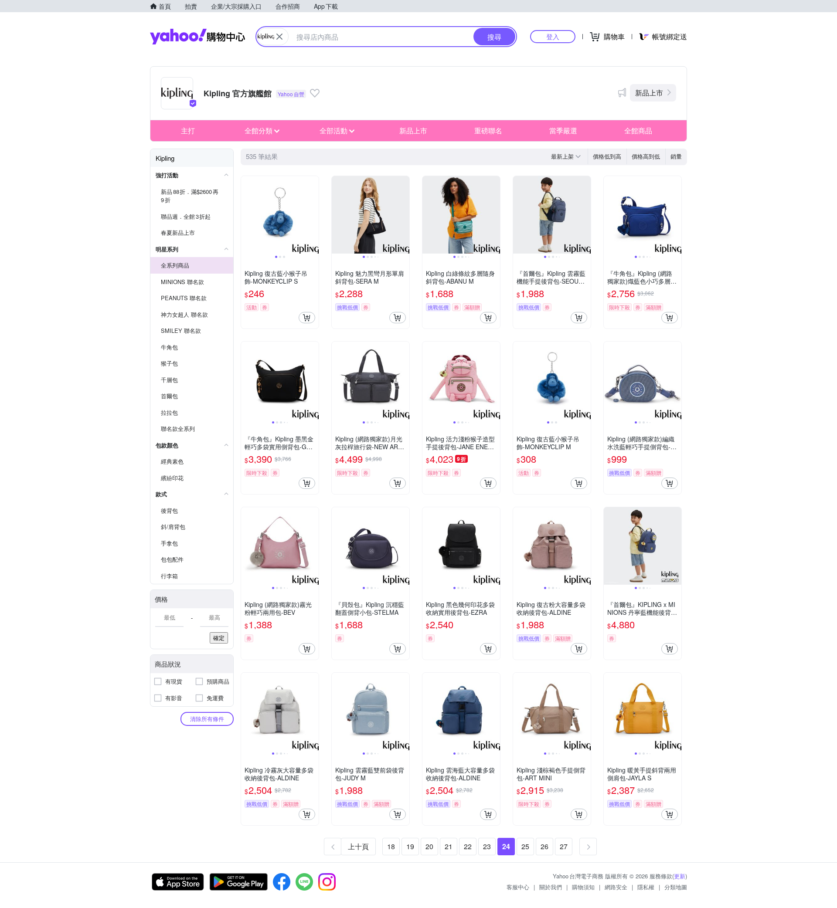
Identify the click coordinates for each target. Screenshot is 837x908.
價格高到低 (646, 156)
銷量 (676, 156)
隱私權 (645, 887)
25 (525, 846)
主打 (188, 130)
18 (391, 846)
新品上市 (649, 93)
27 (564, 846)
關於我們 (550, 887)
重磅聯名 (488, 130)
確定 (219, 638)
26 (544, 846)
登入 (552, 36)
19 (410, 846)
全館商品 (638, 130)
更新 (679, 876)
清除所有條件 (207, 719)
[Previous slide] (246, 215)
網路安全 (616, 887)
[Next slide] (313, 215)
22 (468, 846)
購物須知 (583, 887)
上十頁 (358, 846)
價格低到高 (607, 156)
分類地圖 (675, 887)
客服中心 (518, 887)
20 (429, 846)
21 (449, 846)
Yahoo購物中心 (197, 36)
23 (487, 846)
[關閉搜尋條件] (279, 36)
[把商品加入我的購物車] (307, 317)
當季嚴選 (563, 130)
